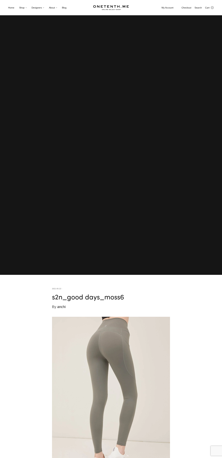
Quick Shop (217, 229)
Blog (64, 7)
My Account (167, 7)
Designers (37, 7)
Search (198, 7)
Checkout (186, 7)
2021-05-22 (56, 289)
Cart (209, 7)
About (52, 7)
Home (11, 7)
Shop (22, 7)
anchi (61, 307)
